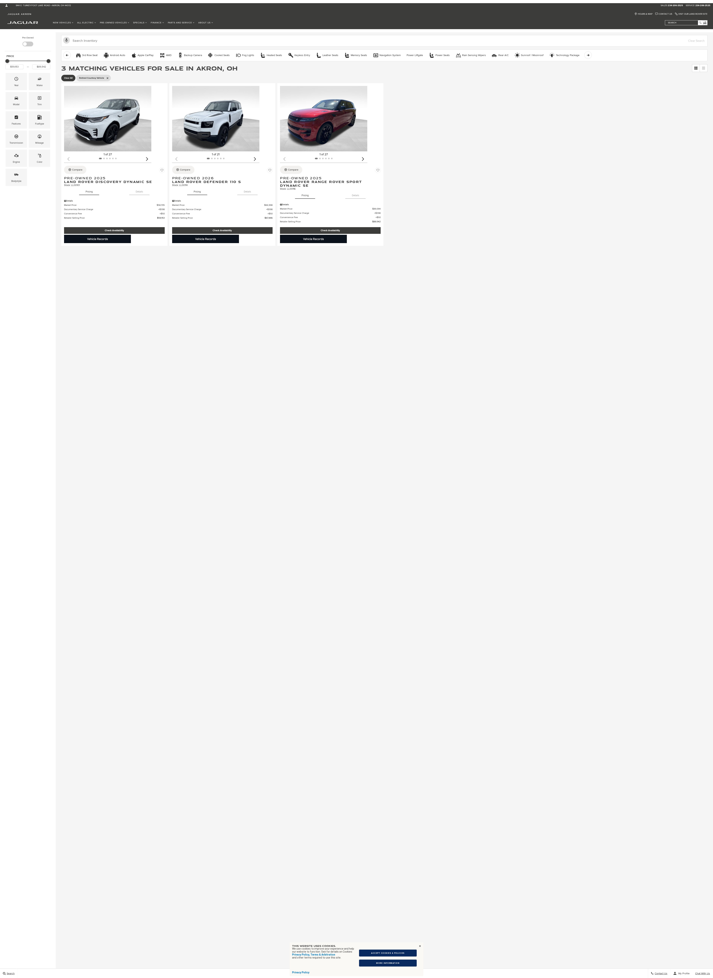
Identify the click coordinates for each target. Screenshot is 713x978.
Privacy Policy (300, 972)
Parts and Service (180, 22)
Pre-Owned (28, 37)
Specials (138, 22)
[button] (16, 81)
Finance (156, 22)
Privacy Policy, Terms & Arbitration (313, 954)
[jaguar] (22, 22)
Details (139, 191)
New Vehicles (62, 22)
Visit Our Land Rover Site (692, 14)
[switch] (28, 41)
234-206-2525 (675, 5)
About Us (204, 22)
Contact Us (665, 14)
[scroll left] (67, 55)
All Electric (85, 22)
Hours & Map (645, 14)
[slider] (7, 61)
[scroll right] (588, 55)
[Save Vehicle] (162, 170)
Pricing (89, 191)
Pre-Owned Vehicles (113, 22)
